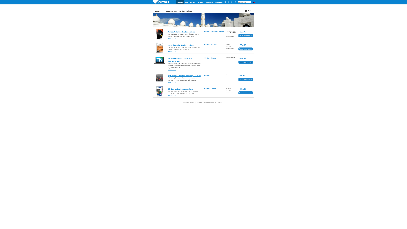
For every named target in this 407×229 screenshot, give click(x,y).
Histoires (200, 2)
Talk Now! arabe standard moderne (180, 89)
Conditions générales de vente (205, 102)
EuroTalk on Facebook (228, 2)
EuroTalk (161, 2)
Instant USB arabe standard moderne (181, 45)
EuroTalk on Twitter (225, 2)
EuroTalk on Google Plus (232, 2)
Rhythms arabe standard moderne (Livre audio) (184, 76)
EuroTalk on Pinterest (235, 2)
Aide (186, 2)
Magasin (180, 2)
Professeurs (209, 2)
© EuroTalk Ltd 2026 (188, 102)
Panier (250, 11)
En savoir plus (172, 38)
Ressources (218, 2)
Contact (192, 2)
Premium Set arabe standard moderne (181, 32)
